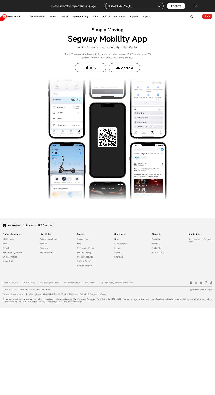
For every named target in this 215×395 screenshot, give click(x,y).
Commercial (45, 248)
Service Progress (84, 265)
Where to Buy (158, 252)
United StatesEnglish (202, 290)
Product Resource (85, 257)
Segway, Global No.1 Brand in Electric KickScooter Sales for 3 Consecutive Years (70, 294)
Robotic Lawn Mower (49, 239)
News (116, 239)
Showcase (118, 257)
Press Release (120, 243)
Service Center (83, 261)
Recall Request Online (49, 282)
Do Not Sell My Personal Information (117, 282)
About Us (156, 234)
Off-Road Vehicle (10, 257)
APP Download (46, 252)
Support (81, 234)
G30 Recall (90, 282)
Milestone (156, 243)
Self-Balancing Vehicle (12, 252)
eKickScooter (8, 239)
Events (117, 248)
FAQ (79, 243)
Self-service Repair (85, 248)
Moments (118, 252)
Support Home (83, 239)
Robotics (43, 243)
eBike (5, 243)
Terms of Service (10, 282)
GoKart (6, 248)
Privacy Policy (29, 282)
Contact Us (156, 248)
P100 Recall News (72, 282)
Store (207, 16)
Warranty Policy (84, 252)
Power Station (9, 261)
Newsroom (119, 234)
